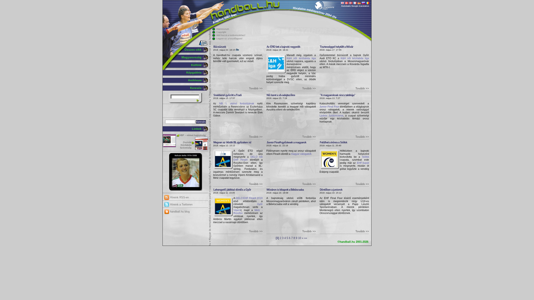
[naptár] (203, 45)
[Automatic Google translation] (342, 3)
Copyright (221, 32)
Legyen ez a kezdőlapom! (229, 38)
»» (305, 238)
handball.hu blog (179, 211)
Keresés (196, 88)
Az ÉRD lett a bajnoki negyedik (283, 46)
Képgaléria (194, 72)
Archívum (195, 80)
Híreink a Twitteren (181, 204)
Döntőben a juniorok (331, 189)
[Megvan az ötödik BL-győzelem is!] (223, 166)
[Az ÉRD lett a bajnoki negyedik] (276, 70)
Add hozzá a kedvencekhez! (230, 35)
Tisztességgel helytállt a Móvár (336, 46)
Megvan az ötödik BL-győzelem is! (232, 142)
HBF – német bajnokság (192, 135)
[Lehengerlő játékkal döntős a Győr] (223, 213)
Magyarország (191, 57)
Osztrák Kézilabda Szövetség (185, 145)
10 (299, 238)
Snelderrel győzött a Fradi (227, 95)
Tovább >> (256, 88)
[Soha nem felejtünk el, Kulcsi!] (185, 189)
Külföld (196, 65)
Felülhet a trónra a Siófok (333, 142)
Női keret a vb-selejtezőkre (281, 95)
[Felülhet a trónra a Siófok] (329, 166)
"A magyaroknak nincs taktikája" (337, 95)
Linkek (197, 128)
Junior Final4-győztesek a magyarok (286, 142)
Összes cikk (193, 49)
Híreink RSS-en (179, 197)
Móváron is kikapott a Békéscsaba (285, 189)
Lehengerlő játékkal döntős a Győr (232, 189)
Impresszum (222, 29)
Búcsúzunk (219, 46)
